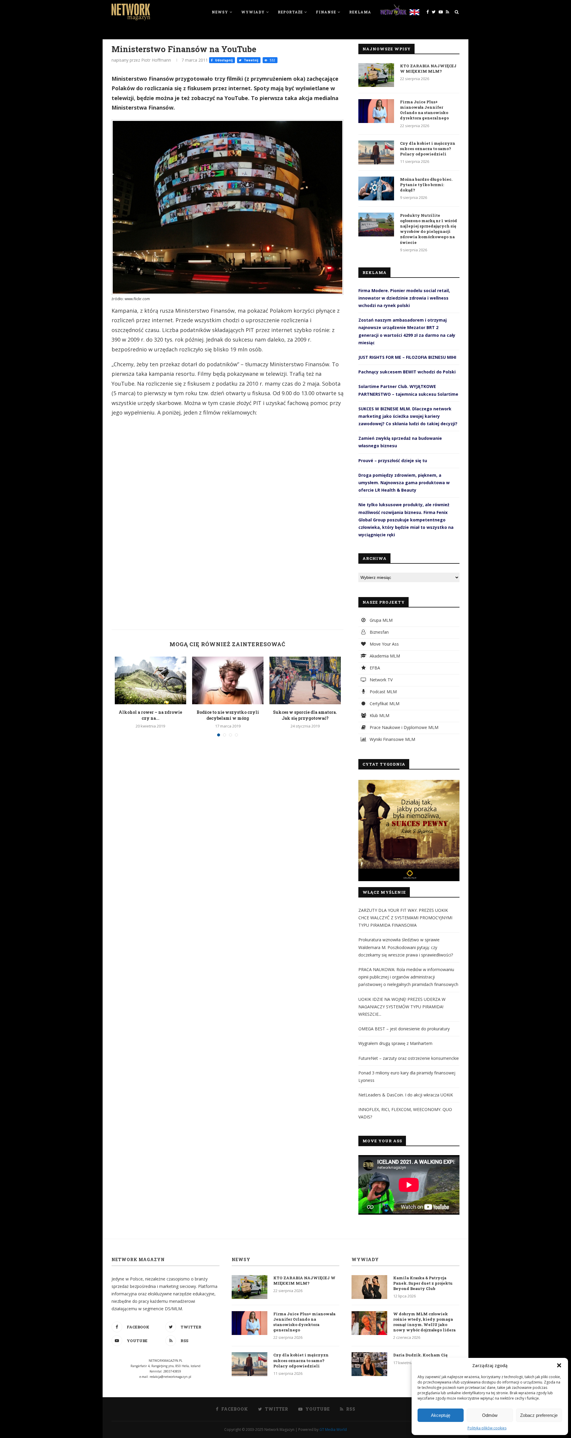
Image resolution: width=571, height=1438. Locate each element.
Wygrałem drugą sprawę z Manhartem (395, 1043)
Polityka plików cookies (487, 1428)
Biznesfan (378, 632)
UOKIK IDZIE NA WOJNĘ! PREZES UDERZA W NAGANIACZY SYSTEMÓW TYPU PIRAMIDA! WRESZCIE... (401, 1006)
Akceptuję (440, 1415)
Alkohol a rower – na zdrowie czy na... (150, 715)
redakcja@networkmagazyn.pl (170, 1377)
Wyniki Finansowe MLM (391, 739)
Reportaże (290, 12)
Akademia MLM (384, 656)
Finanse (326, 12)
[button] (559, 1365)
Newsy (220, 12)
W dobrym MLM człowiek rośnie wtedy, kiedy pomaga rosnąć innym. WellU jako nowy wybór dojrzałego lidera (424, 1322)
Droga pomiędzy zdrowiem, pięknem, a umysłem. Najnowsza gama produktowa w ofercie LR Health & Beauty (404, 482)
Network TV (380, 680)
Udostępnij (223, 60)
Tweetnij (250, 60)
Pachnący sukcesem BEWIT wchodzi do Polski (407, 372)
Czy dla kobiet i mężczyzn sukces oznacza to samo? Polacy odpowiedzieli (427, 149)
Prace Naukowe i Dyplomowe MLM (403, 727)
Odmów (490, 1415)
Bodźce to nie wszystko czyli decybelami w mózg (228, 715)
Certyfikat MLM (383, 703)
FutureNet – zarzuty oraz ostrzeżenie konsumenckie (408, 1058)
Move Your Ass (383, 644)
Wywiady (253, 12)
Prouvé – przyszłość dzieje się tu (392, 460)
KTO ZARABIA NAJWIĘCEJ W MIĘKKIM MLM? (428, 68)
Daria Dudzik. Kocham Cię (420, 1355)
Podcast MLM (382, 691)
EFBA (374, 668)
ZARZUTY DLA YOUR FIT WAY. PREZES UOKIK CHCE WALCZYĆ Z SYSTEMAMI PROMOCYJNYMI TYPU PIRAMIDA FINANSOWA (405, 917)
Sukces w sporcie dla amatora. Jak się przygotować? (305, 715)
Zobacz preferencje (539, 1415)
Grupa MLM (380, 620)
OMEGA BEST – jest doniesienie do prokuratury (404, 1029)
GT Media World (333, 1429)
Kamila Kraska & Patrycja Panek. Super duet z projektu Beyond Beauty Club (423, 1283)
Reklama (360, 12)
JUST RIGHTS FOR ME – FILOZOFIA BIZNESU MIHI (407, 357)
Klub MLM (378, 715)
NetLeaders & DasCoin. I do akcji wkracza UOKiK (405, 1095)
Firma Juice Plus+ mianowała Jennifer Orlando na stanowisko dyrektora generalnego (424, 110)
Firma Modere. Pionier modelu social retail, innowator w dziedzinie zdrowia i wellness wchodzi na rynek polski (404, 298)
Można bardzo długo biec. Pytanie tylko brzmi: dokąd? (426, 185)
